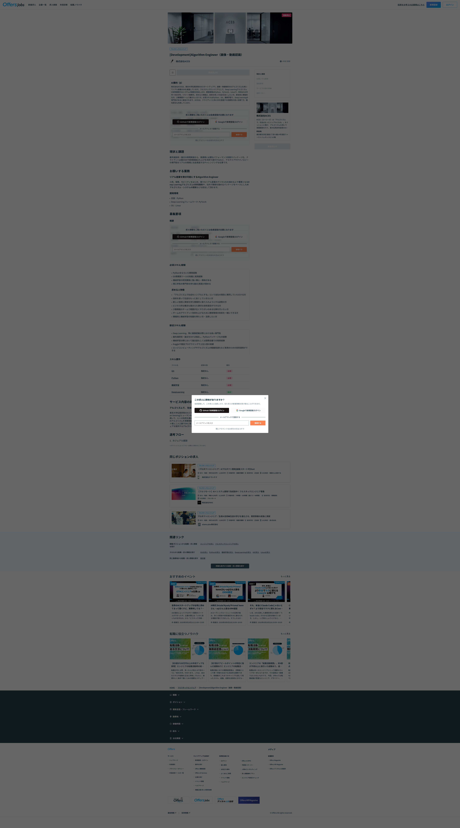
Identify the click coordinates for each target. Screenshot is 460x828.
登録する (258, 423)
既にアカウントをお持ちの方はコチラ (230, 429)
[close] (265, 398)
